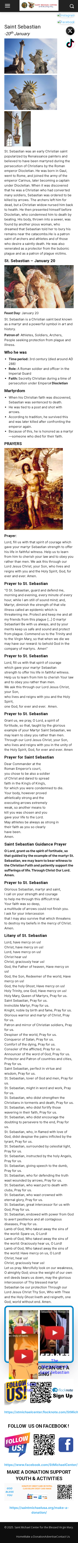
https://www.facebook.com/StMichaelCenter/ (41, 1465)
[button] (72, 6)
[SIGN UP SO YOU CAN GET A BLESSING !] (39, 1392)
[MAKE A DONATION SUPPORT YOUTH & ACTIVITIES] (39, 1492)
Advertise (50, 1536)
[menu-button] (7, 6)
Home (20, 1536)
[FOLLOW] (39, 1444)
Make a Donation (34, 1536)
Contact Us (63, 1536)
